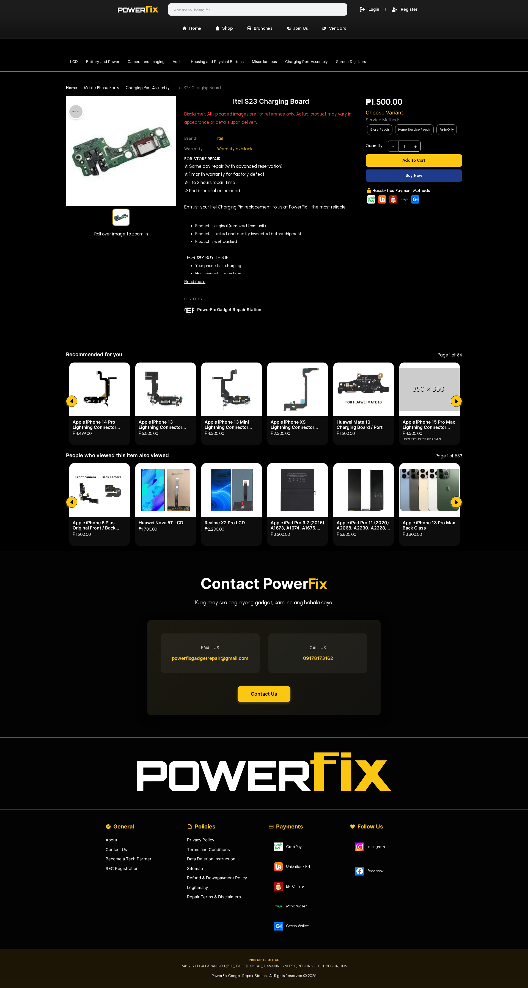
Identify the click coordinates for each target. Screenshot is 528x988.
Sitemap (195, 868)
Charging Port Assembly (306, 61)
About (111, 839)
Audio (178, 61)
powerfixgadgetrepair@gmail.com (210, 658)
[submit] (71, 401)
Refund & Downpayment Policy (217, 877)
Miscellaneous (264, 61)
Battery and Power (102, 61)
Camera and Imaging (146, 61)
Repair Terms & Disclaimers (214, 896)
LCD (74, 61)
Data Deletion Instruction (211, 858)
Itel (220, 138)
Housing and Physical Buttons (217, 61)
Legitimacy (197, 887)
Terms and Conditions (208, 849)
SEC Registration (122, 868)
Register (409, 9)
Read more (194, 281)
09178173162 (318, 658)
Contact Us (264, 694)
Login (374, 9)
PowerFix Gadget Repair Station (229, 309)
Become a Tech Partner (129, 858)
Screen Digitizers (351, 61)
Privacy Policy (200, 839)
